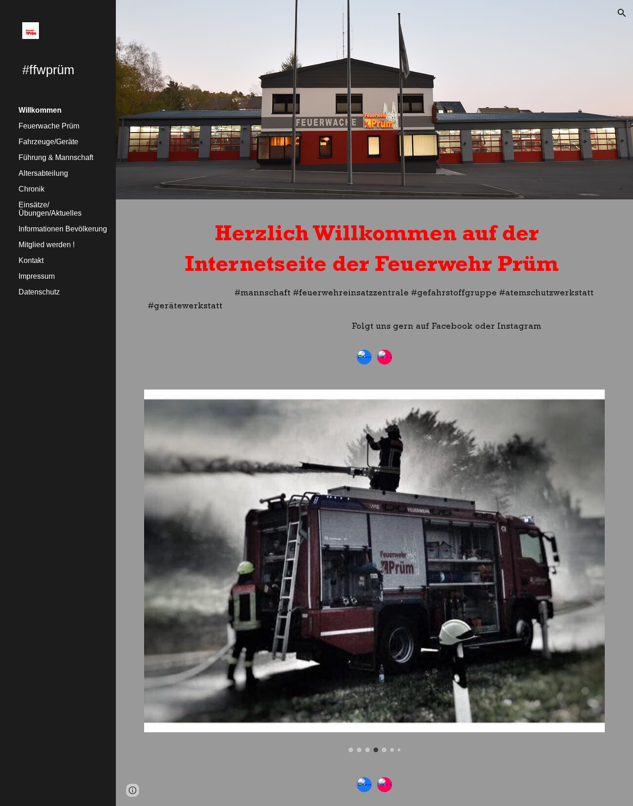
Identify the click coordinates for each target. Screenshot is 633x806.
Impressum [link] (37, 276)
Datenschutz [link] (39, 292)
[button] (622, 13)
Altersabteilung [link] (43, 173)
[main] (374, 279)
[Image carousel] (374, 571)
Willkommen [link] (40, 110)
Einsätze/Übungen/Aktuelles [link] (50, 209)
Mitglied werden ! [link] (47, 245)
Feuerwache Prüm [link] (49, 126)
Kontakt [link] (31, 260)
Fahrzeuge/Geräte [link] (48, 142)
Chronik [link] (31, 189)
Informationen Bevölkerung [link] (63, 229)
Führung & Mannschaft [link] (56, 157)
